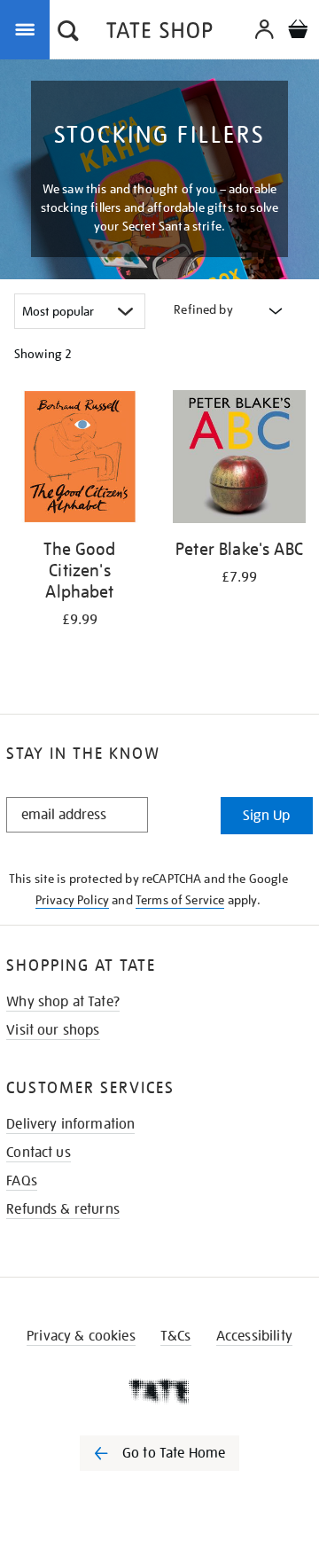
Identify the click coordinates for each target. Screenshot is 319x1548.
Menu (28, 28)
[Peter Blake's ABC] (239, 459)
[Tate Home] (159, 1391)
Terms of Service (180, 900)
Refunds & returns (63, 1209)
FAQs (21, 1181)
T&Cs (175, 1336)
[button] (68, 32)
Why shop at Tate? (63, 1002)
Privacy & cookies (81, 1336)
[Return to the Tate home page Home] (159, 33)
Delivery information (70, 1124)
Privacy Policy (72, 900)
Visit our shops (52, 1030)
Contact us (38, 1152)
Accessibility (254, 1336)
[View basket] (297, 31)
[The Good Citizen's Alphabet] (79, 459)
